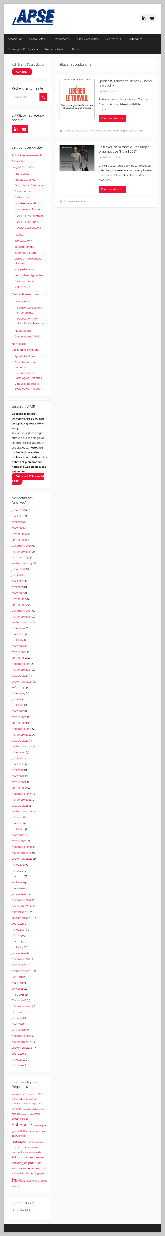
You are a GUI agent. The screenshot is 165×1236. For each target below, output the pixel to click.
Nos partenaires (24, 269)
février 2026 (19, 533)
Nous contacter (55, 49)
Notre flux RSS (21, 1210)
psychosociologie (30, 1152)
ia (26, 1131)
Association (15, 39)
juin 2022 (17, 758)
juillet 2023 (18, 693)
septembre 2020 (22, 858)
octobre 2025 (20, 557)
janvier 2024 (19, 657)
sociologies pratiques (26, 1163)
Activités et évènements (27, 155)
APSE (41, 1094)
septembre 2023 (22, 681)
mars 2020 (18, 888)
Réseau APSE (37, 39)
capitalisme (22, 1099)
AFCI (24, 1094)
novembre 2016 (21, 1041)
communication (20, 1103)
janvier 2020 (19, 894)
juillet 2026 (19, 510)
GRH (22, 1131)
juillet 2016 (18, 1059)
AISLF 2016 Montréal (30, 215)
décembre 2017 (21, 1006)
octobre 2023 (20, 675)
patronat (17, 1152)
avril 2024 (18, 640)
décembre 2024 (22, 610)
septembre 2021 (22, 811)
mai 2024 (17, 634)
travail (18, 1180)
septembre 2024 (22, 622)
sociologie (40, 1158)
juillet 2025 (18, 569)
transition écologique (32, 1173)
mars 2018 (18, 994)
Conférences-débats (100, 130)
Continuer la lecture (112, 118)
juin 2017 (17, 1018)
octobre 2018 (20, 965)
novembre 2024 (21, 616)
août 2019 (18, 923)
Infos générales (24, 246)
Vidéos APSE (136, 130)
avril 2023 (18, 705)
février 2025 (19, 598)
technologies (36, 1169)
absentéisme (17, 1094)
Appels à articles (25, 179)
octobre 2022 (20, 740)
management (23, 1141)
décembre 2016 (21, 1035)
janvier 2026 (19, 539)
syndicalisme (21, 1168)
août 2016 (18, 1053)
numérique (19, 1147)
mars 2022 (18, 776)
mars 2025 (18, 593)
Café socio (21, 197)
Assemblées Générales (29, 185)
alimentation (32, 1094)
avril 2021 (17, 829)
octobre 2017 (20, 1012)
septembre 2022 (22, 746)
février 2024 (19, 652)
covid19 (32, 1104)
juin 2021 (17, 817)
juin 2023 (17, 699)
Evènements (113, 39)
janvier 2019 (19, 953)
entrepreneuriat (20, 1118)
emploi (37, 1113)
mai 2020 (17, 876)
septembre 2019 (22, 917)
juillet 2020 (19, 864)
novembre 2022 (21, 734)
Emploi (19, 235)
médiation (39, 1142)
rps (26, 1157)
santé (32, 1157)
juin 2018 (17, 976)
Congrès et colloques (28, 209)
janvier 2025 (19, 604)
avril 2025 (18, 587)
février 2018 (19, 1000)
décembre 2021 (21, 793)
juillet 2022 (18, 752)
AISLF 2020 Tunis (27, 221)
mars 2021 (18, 835)
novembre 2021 (21, 799)
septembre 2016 (22, 1047)
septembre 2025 (22, 563)
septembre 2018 (22, 971)
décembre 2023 (22, 663)
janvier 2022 (19, 787)
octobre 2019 (20, 911)
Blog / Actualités (88, 39)
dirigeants (17, 1113)
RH (14, 1157)
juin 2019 (17, 935)
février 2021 (19, 841)
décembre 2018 (21, 959)
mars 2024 (18, 646)
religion (41, 1152)
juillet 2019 (18, 929)
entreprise (22, 1124)
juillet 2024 (18, 628)
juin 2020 (17, 870)
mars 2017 (18, 1024)
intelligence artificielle (36, 1131)
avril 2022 (18, 770)
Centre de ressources (76, 130)
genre (44, 1125)
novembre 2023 (21, 669)
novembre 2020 (22, 852)
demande (27, 1109)
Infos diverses (23, 241)
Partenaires (135, 39)
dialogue (37, 1109)
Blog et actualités (23, 167)
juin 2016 (17, 1065)
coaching (33, 1099)
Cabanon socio (24, 191)
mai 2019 (17, 941)
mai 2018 (17, 982)
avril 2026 (18, 522)
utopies (42, 1180)
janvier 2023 (19, 722)
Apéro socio (22, 173)
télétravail (31, 1180)
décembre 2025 (22, 545)
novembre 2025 (21, 551)
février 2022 (19, 782)
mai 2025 (17, 581)
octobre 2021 (20, 805)
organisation (33, 1148)
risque (20, 1157)
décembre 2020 (22, 846)
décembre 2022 (22, 728)
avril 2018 (17, 988)
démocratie (28, 1114)
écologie (15, 1187)
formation (37, 1126)
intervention (19, 1135)
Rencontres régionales (29, 275)
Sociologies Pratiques (21, 49)
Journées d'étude (26, 252)
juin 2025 (17, 575)
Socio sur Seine (24, 281)
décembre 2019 (21, 900)
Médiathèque (120, 130)
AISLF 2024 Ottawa (29, 227)
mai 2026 (17, 516)
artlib (14, 1099)
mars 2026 (18, 528)
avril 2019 (17, 947)
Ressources (60, 39)
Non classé (19, 343)
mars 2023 (18, 711)
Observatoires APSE (27, 336)
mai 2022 (17, 764)
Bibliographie (23, 301)
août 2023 (18, 687)
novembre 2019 (21, 906)
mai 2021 (17, 823)
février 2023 (19, 717)
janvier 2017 (19, 1030)
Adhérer (77, 49)
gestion (15, 1131)
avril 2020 (18, 882)
